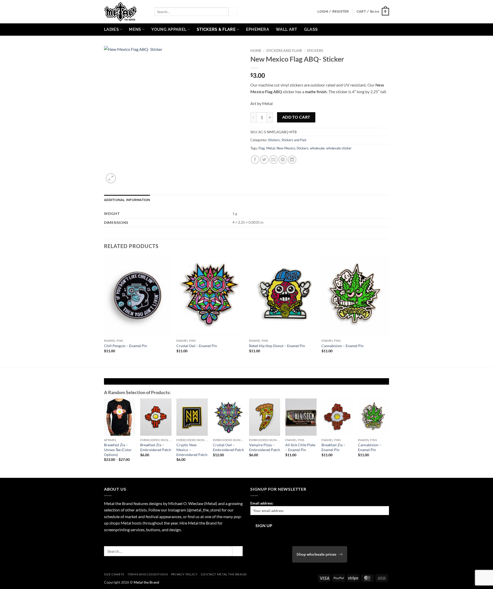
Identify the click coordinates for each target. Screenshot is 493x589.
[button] (333, 11)
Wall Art (286, 29)
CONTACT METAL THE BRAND (224, 574)
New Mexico (286, 148)
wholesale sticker (339, 148)
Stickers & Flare (216, 29)
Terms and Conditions (147, 574)
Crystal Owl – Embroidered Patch (228, 447)
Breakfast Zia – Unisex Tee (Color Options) (118, 450)
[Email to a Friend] (273, 159)
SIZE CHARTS (114, 574)
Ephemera (257, 29)
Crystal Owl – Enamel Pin (196, 346)
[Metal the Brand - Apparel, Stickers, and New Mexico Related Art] (125, 11)
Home (255, 51)
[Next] (389, 311)
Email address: (261, 503)
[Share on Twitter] (264, 159)
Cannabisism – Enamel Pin (342, 346)
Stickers (315, 51)
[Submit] (233, 11)
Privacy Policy (184, 574)
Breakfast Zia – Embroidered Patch (155, 447)
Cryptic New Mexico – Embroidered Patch (191, 450)
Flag (262, 148)
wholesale (317, 148)
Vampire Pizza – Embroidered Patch (264, 447)
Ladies (111, 29)
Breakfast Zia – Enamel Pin (333, 447)
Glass (311, 29)
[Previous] (104, 311)
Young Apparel (168, 29)
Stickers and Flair (284, 51)
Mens (135, 29)
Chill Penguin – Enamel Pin (125, 346)
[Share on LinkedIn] (292, 159)
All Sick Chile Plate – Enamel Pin (300, 447)
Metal (270, 148)
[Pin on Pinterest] (283, 159)
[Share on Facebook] (255, 159)
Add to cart (296, 117)
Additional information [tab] (127, 200)
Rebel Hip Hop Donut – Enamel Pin (277, 346)
